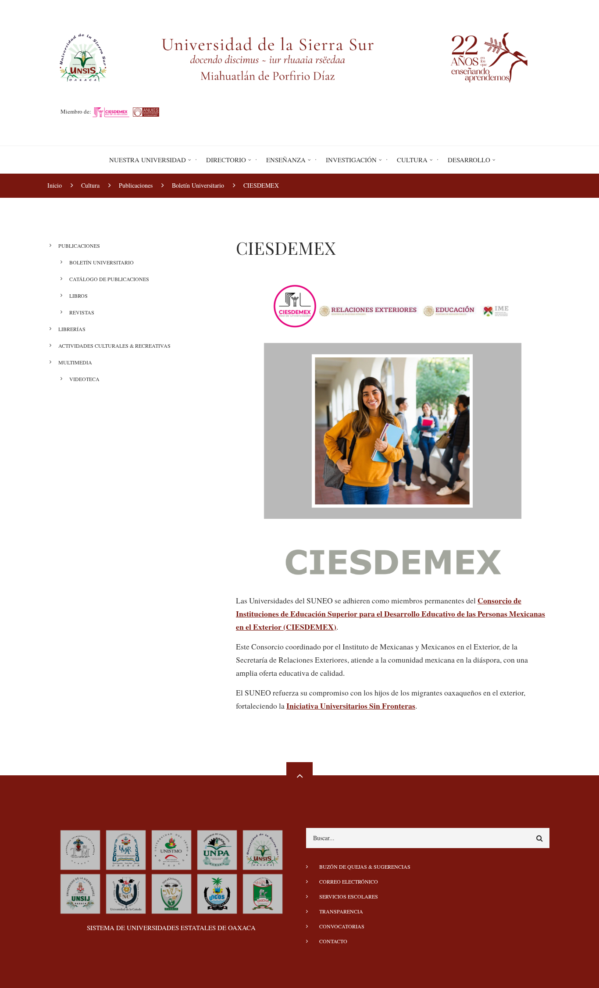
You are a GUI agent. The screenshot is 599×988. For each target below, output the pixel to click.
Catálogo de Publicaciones (109, 278)
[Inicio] (299, 56)
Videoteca (84, 378)
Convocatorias (341, 926)
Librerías (72, 328)
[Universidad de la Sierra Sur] (263, 848)
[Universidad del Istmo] (171, 848)
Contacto (333, 941)
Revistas (81, 312)
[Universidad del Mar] (126, 848)
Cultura (412, 159)
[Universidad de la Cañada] (126, 892)
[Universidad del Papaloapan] (217, 848)
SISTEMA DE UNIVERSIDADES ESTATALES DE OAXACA (171, 927)
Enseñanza (286, 159)
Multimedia (75, 362)
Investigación (351, 159)
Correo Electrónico (348, 881)
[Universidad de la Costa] (217, 892)
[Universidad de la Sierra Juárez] (80, 892)
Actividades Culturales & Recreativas (114, 345)
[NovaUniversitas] (171, 892)
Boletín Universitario (101, 262)
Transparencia (341, 911)
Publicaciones (79, 245)
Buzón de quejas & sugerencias (364, 866)
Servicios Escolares (348, 896)
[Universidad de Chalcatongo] (263, 892)
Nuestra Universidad (147, 159)
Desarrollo (469, 159)
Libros (78, 295)
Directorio (226, 159)
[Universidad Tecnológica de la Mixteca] (80, 848)
